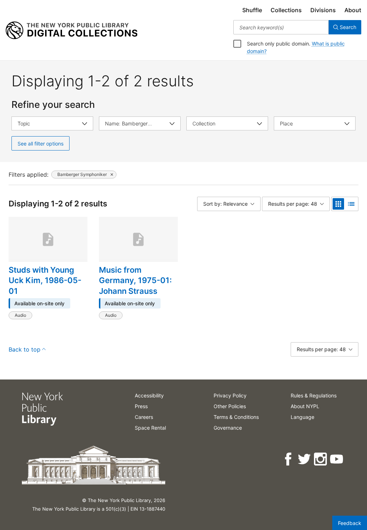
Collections (286, 10)
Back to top (24, 349)
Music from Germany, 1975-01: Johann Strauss (135, 280)
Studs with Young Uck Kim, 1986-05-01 (45, 280)
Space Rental (150, 428)
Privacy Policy (230, 395)
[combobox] (281, 27)
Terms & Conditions (236, 417)
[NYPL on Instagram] (321, 459)
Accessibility (149, 395)
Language (302, 417)
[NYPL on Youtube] (337, 459)
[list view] (351, 204)
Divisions (323, 10)
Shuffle (252, 10)
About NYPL (305, 406)
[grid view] (338, 204)
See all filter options (40, 143)
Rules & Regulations (314, 395)
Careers (144, 417)
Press (141, 406)
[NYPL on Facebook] (289, 459)
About (352, 10)
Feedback (349, 523)
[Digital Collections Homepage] (71, 30)
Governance (228, 428)
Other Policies (230, 406)
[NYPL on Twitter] (305, 459)
